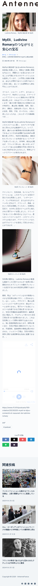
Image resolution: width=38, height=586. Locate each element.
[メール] (14, 445)
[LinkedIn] (31, 439)
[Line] (5, 445)
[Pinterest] (22, 439)
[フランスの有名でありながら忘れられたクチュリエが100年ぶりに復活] (19, 547)
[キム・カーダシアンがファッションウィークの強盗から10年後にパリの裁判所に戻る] (19, 514)
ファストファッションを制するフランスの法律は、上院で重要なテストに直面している (18, 493)
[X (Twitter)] (14, 439)
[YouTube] (35, 583)
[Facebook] (5, 439)
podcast (7, 427)
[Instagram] (28, 583)
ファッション (22, 61)
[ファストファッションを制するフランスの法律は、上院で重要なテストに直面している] (19, 478)
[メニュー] (35, 4)
